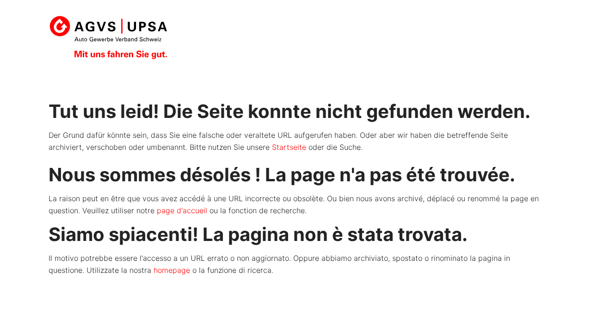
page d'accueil (182, 210)
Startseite (289, 147)
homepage (172, 270)
